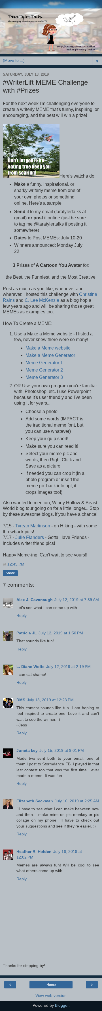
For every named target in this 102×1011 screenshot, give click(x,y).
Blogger (62, 1005)
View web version (51, 995)
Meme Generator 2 (44, 370)
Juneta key (27, 750)
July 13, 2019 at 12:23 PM (50, 700)
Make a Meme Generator (50, 355)
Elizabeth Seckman (34, 801)
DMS (20, 700)
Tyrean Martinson (32, 525)
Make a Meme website (48, 348)
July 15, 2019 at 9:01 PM (61, 750)
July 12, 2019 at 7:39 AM (76, 599)
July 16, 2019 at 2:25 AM (77, 801)
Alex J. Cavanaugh (34, 599)
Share (10, 573)
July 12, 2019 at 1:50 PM (61, 633)
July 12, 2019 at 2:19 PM (68, 666)
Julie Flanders (29, 537)
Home (51, 985)
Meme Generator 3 (44, 377)
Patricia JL (26, 633)
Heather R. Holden (34, 851)
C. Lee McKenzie (42, 300)
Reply (21, 615)
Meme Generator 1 (44, 362)
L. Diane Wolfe (30, 666)
